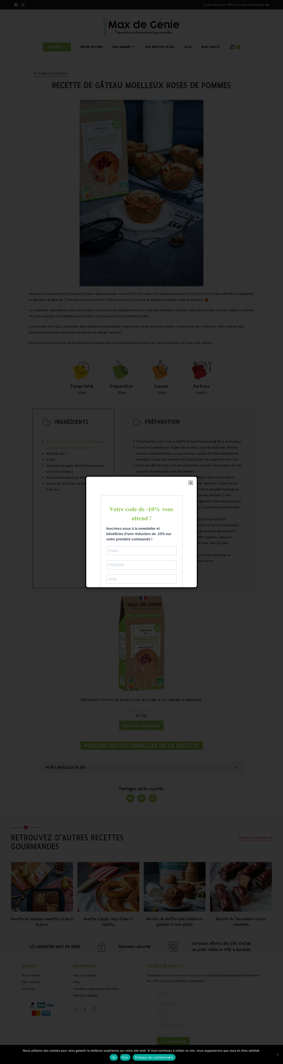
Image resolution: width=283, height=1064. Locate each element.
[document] (141, 532)
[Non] (277, 1054)
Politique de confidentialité (154, 1057)
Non (125, 1057)
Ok (114, 1057)
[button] (190, 482)
